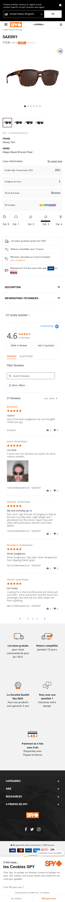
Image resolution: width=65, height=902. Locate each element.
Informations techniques (21, 298)
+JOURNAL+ (38, 25)
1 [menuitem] (28, 618)
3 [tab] (31, 106)
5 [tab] (37, 106)
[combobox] (50, 398)
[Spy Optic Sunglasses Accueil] (16, 24)
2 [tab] (28, 106)
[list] (32, 472)
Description (13, 287)
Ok (53, 14)
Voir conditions (18, 260)
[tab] (19, 345)
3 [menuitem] (37, 618)
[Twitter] (32, 831)
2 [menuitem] (32, 618)
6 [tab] (40, 106)
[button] (47, 430)
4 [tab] (34, 106)
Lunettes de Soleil (13, 30)
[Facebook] (26, 831)
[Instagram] (38, 831)
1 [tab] (25, 106)
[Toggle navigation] (6, 24)
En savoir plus (55, 161)
